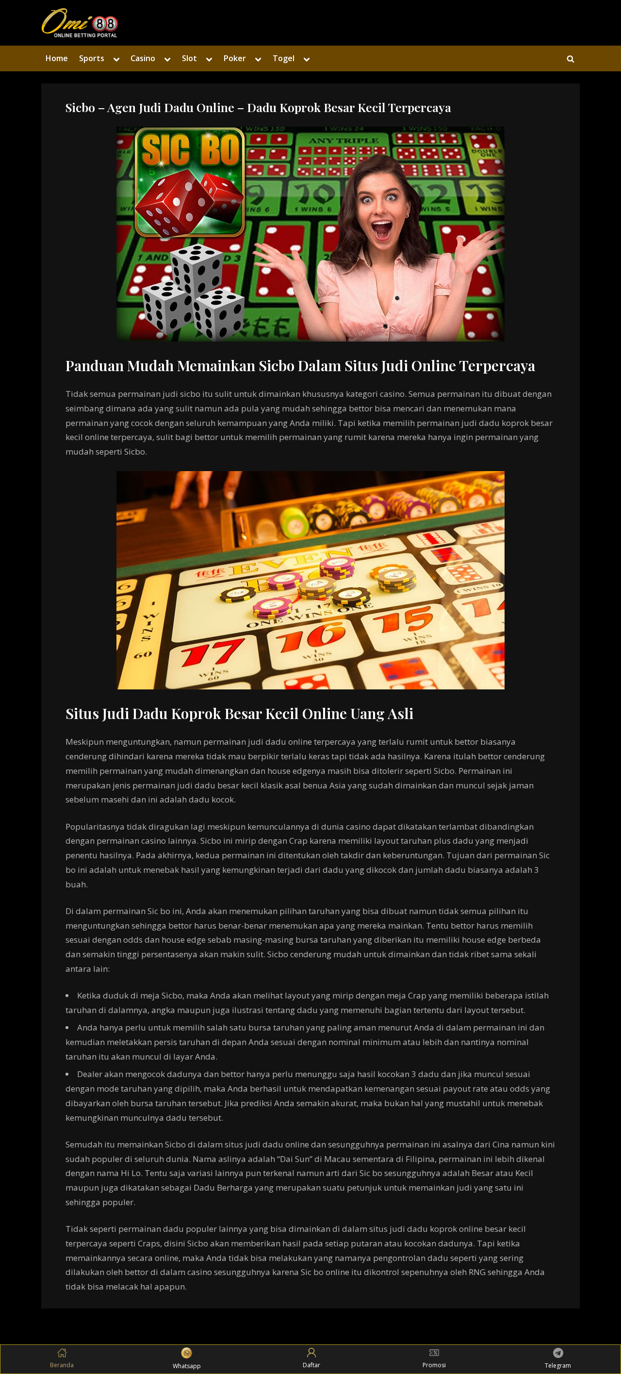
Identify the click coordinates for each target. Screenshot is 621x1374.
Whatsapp (187, 1366)
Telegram (558, 1365)
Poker (234, 58)
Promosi (434, 1365)
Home (56, 58)
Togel (283, 58)
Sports (91, 58)
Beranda (62, 1365)
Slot (189, 58)
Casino (143, 58)
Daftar (311, 1365)
